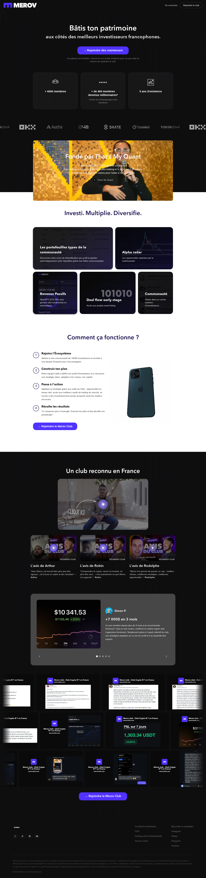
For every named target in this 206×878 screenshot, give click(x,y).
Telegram (175, 841)
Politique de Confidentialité (148, 836)
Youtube (175, 846)
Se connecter (171, 5)
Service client (141, 841)
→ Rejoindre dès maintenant (103, 50)
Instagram (176, 831)
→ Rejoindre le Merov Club (55, 426)
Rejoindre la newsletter (182, 827)
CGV (137, 831)
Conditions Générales (145, 827)
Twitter (174, 836)
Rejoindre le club (191, 5)
